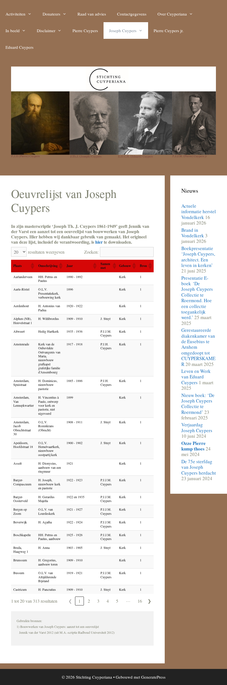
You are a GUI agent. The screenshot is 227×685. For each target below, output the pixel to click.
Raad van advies (92, 14)
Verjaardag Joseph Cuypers (196, 427)
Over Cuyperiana (172, 14)
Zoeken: (91, 251)
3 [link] (98, 601)
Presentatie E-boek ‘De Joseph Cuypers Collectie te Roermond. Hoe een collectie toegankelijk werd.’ (198, 298)
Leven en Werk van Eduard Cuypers (196, 377)
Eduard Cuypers (19, 47)
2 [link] (89, 601)
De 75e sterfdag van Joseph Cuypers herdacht (198, 467)
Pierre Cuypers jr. (169, 30)
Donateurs (51, 14)
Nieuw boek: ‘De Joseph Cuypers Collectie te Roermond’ (198, 403)
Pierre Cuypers (85, 30)
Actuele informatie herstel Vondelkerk (198, 211)
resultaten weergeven (46, 251)
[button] (32, 266)
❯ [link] (149, 601)
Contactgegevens (131, 14)
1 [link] (79, 601)
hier (99, 242)
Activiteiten (15, 14)
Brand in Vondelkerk (192, 233)
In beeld (13, 30)
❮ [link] (70, 601)
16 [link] (140, 601)
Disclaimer (46, 30)
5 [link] (117, 601)
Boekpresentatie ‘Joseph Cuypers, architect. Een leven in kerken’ (198, 256)
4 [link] (108, 601)
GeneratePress (153, 677)
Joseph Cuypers (122, 30)
